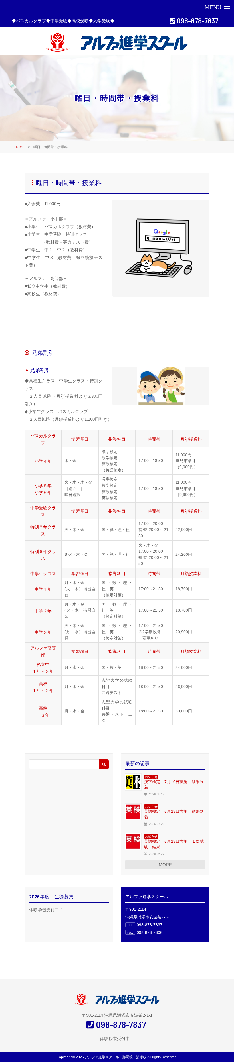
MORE (165, 864)
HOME (19, 147)
